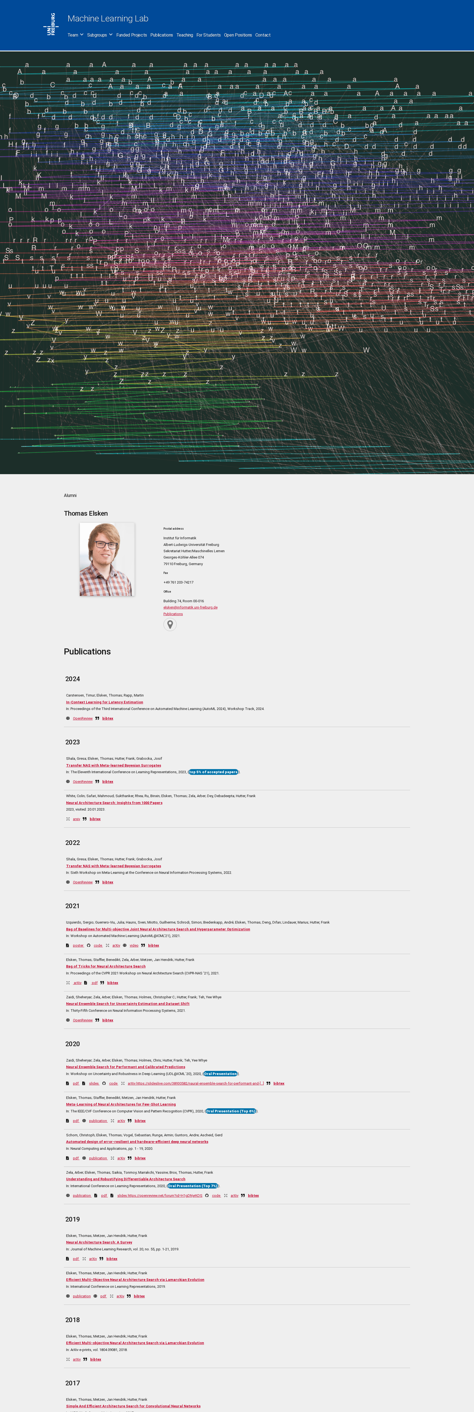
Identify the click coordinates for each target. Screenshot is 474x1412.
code (98, 945)
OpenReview (83, 718)
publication (98, 1121)
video (134, 945)
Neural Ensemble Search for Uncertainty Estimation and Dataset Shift (128, 1004)
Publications (161, 35)
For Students (208, 35)
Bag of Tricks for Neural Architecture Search (106, 966)
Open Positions (238, 35)
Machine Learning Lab (108, 18)
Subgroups (97, 35)
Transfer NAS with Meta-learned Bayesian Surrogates (113, 765)
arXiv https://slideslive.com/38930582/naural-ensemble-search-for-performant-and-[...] (196, 1083)
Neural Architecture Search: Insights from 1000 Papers (114, 803)
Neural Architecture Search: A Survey (99, 1242)
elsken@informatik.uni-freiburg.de (190, 607)
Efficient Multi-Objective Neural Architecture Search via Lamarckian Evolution (135, 1280)
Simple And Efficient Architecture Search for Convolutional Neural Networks (133, 1406)
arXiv (116, 945)
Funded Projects (131, 35)
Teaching (184, 35)
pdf (94, 983)
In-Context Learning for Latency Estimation (104, 702)
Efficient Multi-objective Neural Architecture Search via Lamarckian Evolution (135, 1343)
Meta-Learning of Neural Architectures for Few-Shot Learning (121, 1104)
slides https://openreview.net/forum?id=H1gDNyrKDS (159, 1195)
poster (78, 945)
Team (72, 35)
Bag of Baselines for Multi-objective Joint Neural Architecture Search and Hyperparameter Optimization (158, 929)
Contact (263, 35)
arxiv (76, 819)
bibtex (107, 718)
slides (94, 1083)
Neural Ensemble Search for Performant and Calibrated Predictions (125, 1067)
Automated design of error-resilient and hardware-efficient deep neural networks (137, 1142)
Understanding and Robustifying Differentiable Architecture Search (125, 1179)
